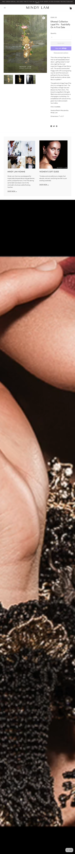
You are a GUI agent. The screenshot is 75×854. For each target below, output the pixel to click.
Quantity (53, 33)
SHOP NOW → (12, 191)
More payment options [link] (61, 53)
